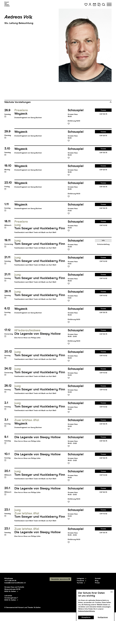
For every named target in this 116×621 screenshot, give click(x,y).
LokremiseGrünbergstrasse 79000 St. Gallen (11, 598)
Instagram (80, 578)
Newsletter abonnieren (59, 579)
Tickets (103, 110)
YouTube (80, 583)
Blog (96, 580)
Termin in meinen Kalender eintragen (5, 116)
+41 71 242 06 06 (10, 580)
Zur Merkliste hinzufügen (69, 124)
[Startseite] (7, 4)
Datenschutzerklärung (86, 611)
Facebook (80, 580)
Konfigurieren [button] (103, 617)
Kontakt (98, 578)
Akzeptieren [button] (86, 617)
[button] (86, 4)
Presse (97, 583)
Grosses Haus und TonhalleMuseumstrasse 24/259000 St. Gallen (14, 589)
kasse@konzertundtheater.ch (15, 583)
